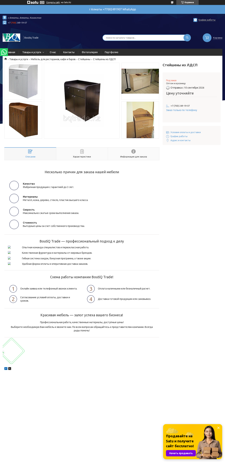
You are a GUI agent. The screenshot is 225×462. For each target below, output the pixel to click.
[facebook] (5, 369)
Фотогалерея (90, 52)
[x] (9, 369)
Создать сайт (53, 2)
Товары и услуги (31, 52)
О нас (53, 52)
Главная (10, 52)
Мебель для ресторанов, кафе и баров (53, 59)
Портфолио (111, 52)
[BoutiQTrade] (11, 37)
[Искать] (187, 37)
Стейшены (84, 59)
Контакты (69, 52)
